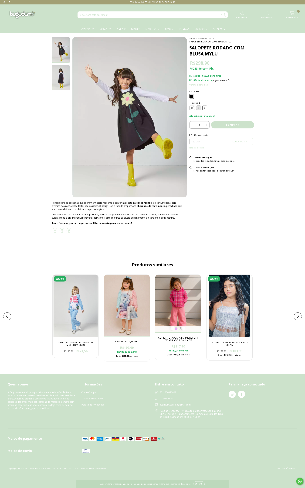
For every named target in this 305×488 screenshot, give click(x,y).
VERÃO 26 (105, 29)
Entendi (199, 484)
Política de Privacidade (92, 404)
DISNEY (135, 29)
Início (192, 38)
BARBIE (121, 29)
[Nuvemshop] (287, 468)
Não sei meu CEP (196, 147)
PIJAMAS (184, 29)
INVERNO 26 (87, 29)
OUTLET (218, 29)
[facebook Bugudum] (9, 2)
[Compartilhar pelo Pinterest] (69, 231)
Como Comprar (89, 392)
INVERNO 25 (204, 38)
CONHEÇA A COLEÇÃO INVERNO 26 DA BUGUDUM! (152, 2)
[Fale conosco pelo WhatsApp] (299, 481)
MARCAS (200, 29)
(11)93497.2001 (168, 398)
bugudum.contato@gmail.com (175, 404)
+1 (180, 329)
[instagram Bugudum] (4, 2)
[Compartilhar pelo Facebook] (55, 231)
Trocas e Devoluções (92, 398)
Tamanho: (194, 103)
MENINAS (151, 29)
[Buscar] (223, 15)
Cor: (194, 91)
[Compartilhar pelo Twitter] (62, 231)
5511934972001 (168, 392)
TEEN (168, 29)
